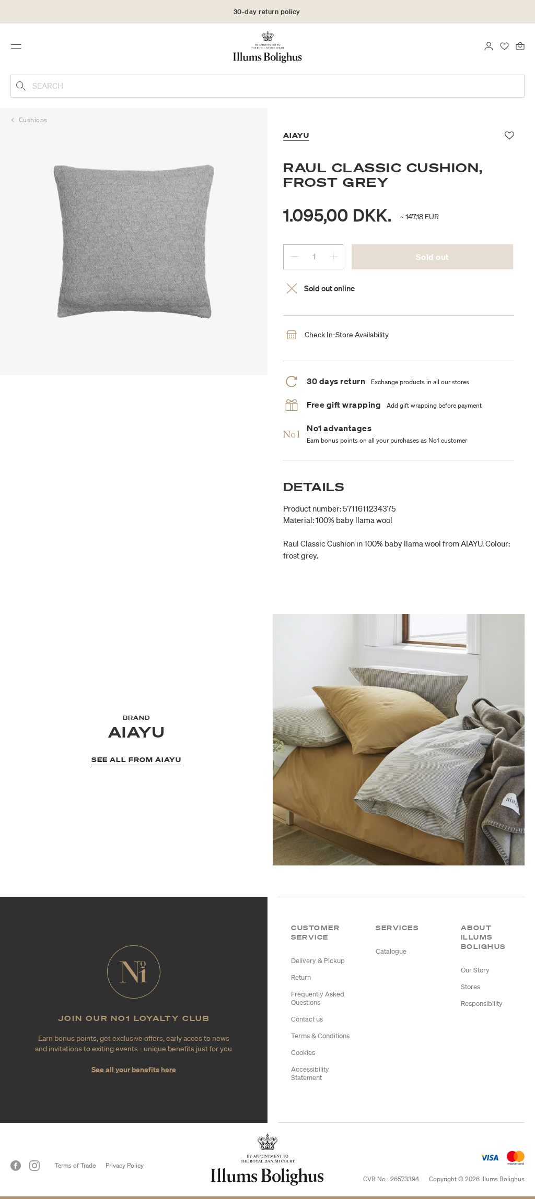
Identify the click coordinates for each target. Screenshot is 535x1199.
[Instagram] (34, 1165)
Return (301, 977)
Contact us (307, 1019)
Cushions (33, 119)
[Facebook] (15, 1165)
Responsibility (482, 1003)
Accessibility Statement (310, 1073)
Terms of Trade (75, 1165)
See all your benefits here (133, 1069)
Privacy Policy (125, 1165)
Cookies (303, 1052)
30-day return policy (267, 11)
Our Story (475, 970)
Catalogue (391, 951)
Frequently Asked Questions (317, 998)
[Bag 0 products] (520, 45)
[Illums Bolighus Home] (268, 46)
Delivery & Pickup (318, 960)
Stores (470, 986)
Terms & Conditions (320, 1035)
